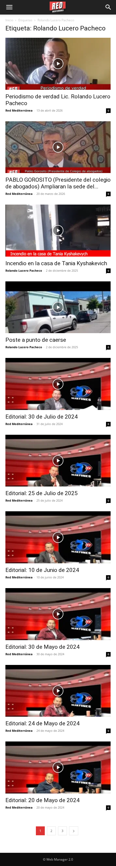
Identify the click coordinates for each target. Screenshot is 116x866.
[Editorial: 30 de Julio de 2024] (58, 384)
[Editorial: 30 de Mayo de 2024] (58, 614)
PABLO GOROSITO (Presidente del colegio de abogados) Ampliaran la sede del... (58, 183)
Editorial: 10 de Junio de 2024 (42, 570)
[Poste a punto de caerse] (58, 307)
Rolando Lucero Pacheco (23, 270)
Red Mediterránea (19, 110)
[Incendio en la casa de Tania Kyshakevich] (58, 231)
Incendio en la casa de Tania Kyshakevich (56, 263)
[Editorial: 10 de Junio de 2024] (58, 537)
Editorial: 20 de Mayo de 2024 (42, 800)
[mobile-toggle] (9, 7)
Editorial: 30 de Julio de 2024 (41, 416)
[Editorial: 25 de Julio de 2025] (58, 461)
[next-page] (73, 830)
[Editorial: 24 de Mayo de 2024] (58, 691)
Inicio (9, 20)
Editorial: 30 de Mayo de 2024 (42, 647)
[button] (108, 7)
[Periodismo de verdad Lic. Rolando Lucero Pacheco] (58, 64)
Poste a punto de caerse (35, 340)
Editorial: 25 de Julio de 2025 (41, 493)
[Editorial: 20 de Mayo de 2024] (58, 767)
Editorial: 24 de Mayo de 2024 (42, 723)
